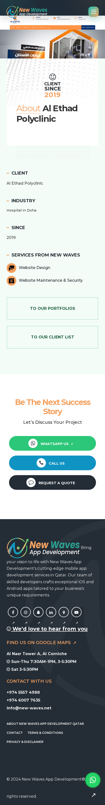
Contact (15, 733)
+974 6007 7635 (23, 700)
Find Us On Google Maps (39, 642)
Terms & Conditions (45, 733)
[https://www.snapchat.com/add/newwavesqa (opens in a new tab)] (38, 617)
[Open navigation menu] (93, 12)
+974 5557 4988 (23, 692)
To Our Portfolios (52, 308)
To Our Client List (52, 337)
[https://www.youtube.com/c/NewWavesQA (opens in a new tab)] (76, 617)
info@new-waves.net (29, 708)
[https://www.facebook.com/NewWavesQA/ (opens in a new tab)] (13, 617)
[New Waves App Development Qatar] (26, 12)
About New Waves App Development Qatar (45, 724)
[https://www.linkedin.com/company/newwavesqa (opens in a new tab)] (51, 617)
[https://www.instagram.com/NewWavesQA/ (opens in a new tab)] (26, 617)
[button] (5, 36)
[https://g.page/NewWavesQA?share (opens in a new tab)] (64, 617)
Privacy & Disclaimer (25, 742)
